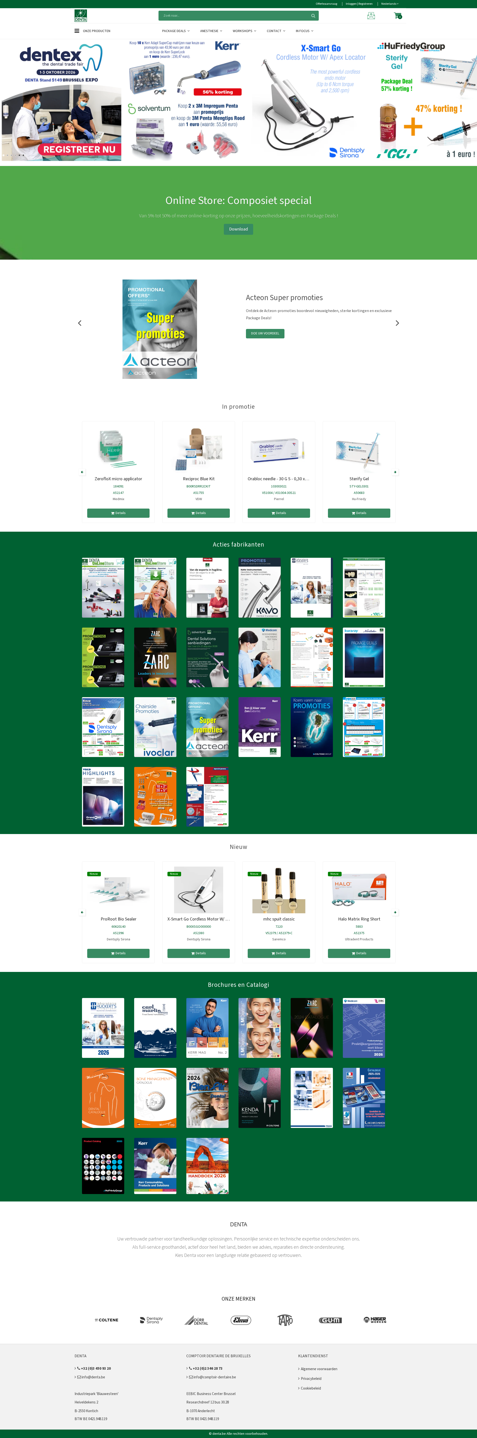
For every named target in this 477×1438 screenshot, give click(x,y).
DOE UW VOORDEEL (265, 333)
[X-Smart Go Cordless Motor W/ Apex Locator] (198, 890)
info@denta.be (93, 1377)
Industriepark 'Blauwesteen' (97, 1394)
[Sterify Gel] (359, 449)
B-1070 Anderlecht (200, 1411)
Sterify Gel (359, 479)
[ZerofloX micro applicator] (118, 449)
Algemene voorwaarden (319, 1369)
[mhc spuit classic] (279, 890)
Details (121, 513)
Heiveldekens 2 (86, 1402)
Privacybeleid (311, 1378)
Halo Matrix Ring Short (359, 919)
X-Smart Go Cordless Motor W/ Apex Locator (208, 919)
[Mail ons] (371, 15)
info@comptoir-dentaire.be (214, 1377)
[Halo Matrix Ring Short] (359, 890)
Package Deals (174, 31)
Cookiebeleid (311, 1388)
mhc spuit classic (279, 919)
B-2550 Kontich (86, 1411)
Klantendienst (313, 1356)
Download (238, 229)
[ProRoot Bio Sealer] (118, 890)
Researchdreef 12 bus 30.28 (207, 1402)
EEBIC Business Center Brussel (211, 1394)
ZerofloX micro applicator (118, 479)
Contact (274, 31)
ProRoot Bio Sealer (118, 919)
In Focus (303, 31)
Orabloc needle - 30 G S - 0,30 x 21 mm (283, 479)
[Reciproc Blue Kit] (198, 449)
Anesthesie (209, 31)
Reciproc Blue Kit (199, 479)
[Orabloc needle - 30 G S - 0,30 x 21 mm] (279, 449)
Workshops (243, 31)
